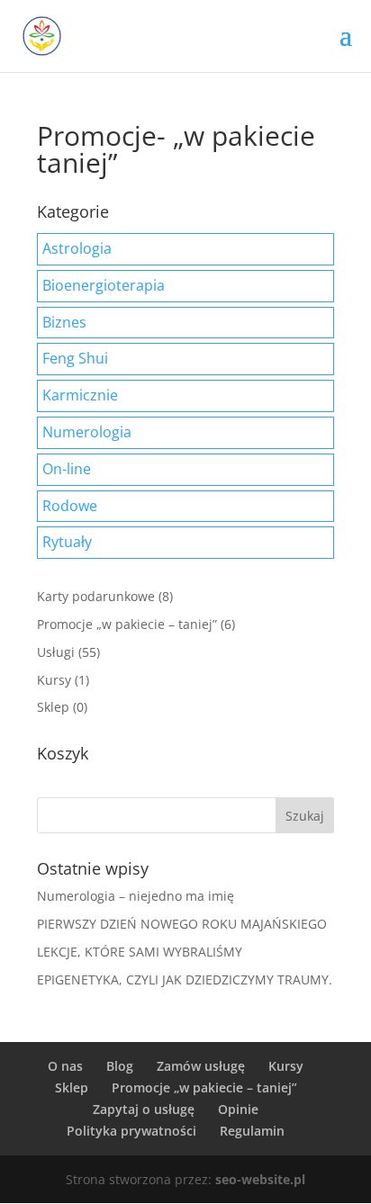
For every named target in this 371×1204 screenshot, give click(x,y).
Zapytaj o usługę (144, 1109)
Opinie (238, 1109)
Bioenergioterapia (103, 285)
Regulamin (252, 1130)
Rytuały (67, 542)
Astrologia (77, 248)
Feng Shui (75, 358)
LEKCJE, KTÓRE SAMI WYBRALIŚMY (139, 951)
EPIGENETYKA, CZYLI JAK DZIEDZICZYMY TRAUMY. (184, 979)
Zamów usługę (201, 1065)
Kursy (54, 679)
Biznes (64, 322)
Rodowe (69, 506)
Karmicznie (80, 395)
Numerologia (86, 432)
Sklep (53, 706)
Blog (119, 1065)
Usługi (56, 651)
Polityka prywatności (131, 1130)
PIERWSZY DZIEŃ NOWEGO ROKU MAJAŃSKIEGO (182, 923)
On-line (66, 469)
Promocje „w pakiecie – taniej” (127, 624)
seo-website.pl (260, 1179)
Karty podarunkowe (96, 596)
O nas (65, 1065)
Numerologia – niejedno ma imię (135, 895)
